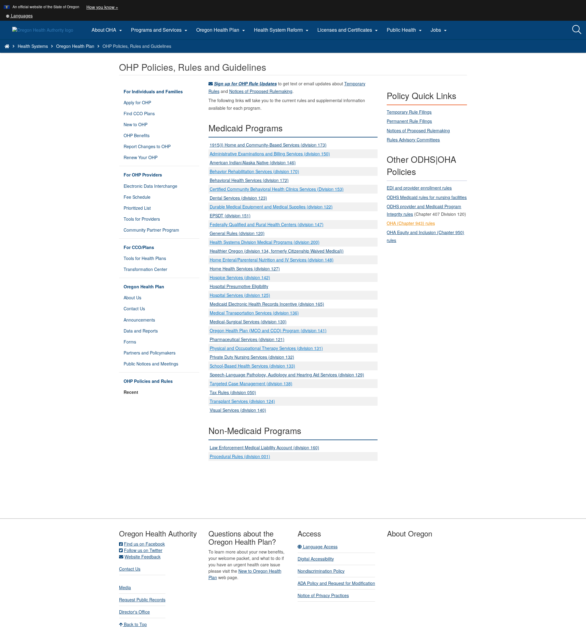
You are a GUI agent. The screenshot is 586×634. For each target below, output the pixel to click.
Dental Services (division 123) (238, 198)
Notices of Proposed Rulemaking (260, 91)
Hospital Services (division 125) (240, 295)
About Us (132, 297)
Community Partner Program (151, 230)
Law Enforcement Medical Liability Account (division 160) (264, 447)
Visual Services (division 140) (238, 410)
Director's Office (134, 612)
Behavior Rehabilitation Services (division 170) (254, 171)
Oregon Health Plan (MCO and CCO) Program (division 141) (268, 330)
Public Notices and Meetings (151, 364)
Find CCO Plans (139, 113)
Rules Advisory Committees (413, 140)
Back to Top (135, 624)
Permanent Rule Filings (409, 121)
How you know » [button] (102, 7)
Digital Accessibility (316, 559)
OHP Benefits (137, 135)
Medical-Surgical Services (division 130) (248, 322)
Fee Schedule (137, 197)
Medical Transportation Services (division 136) (254, 313)
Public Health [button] (405, 30)
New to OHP (135, 124)
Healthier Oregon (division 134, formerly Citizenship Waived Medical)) (277, 251)
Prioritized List (137, 208)
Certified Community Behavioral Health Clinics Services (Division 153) (277, 189)
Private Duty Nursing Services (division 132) (252, 357)
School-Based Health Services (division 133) (252, 366)
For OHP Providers (143, 175)
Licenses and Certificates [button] (348, 30)
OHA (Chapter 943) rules (411, 223)
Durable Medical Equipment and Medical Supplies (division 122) (271, 207)
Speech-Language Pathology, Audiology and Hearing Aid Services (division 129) (287, 375)
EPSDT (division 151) (230, 215)
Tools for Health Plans (145, 258)
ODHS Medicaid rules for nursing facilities (427, 197)
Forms (130, 342)
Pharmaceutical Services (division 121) (247, 339)
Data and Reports (141, 331)
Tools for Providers (142, 219)
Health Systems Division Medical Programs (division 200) (265, 242)
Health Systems (33, 46)
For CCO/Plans (139, 247)
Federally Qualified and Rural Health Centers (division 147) (267, 224)
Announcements (139, 320)
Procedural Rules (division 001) (240, 456)
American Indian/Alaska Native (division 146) (253, 162)
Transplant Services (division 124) (242, 401)
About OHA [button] (108, 30)
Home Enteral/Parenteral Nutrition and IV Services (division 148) (272, 260)
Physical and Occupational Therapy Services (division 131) (266, 348)
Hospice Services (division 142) (240, 277)
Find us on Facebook (144, 544)
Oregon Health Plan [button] (221, 30)
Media (125, 587)
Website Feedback (143, 557)
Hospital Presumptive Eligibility (239, 286)
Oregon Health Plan (75, 46)
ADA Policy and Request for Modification (336, 583)
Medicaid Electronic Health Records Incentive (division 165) (267, 304)
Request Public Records (142, 600)
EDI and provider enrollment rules (419, 188)
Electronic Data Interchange (150, 186)
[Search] (577, 30)
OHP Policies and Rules (148, 381)
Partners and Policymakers (149, 353)
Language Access (320, 546)
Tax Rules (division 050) (233, 392)
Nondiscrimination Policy (321, 571)
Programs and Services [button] (160, 30)
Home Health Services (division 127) (245, 268)
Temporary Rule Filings (409, 112)
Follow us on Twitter (143, 550)
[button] (19, 15)
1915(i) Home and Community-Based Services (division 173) (268, 145)
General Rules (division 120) (237, 233)
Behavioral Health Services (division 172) (249, 180)
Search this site (83, 53)
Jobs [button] (439, 30)
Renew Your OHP (140, 157)
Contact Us (134, 308)
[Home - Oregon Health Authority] (7, 46)
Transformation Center (145, 269)
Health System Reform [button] (282, 30)
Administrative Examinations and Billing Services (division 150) (270, 154)
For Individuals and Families (153, 91)
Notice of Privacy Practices (323, 595)
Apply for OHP (137, 102)
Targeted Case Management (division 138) (251, 383)
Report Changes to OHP (147, 146)
